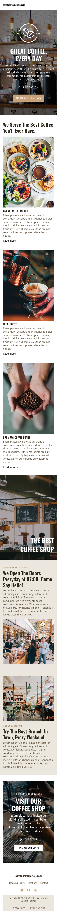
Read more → (11, 240)
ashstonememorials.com (14, 4)
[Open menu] (52, 5)
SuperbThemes (28, 900)
